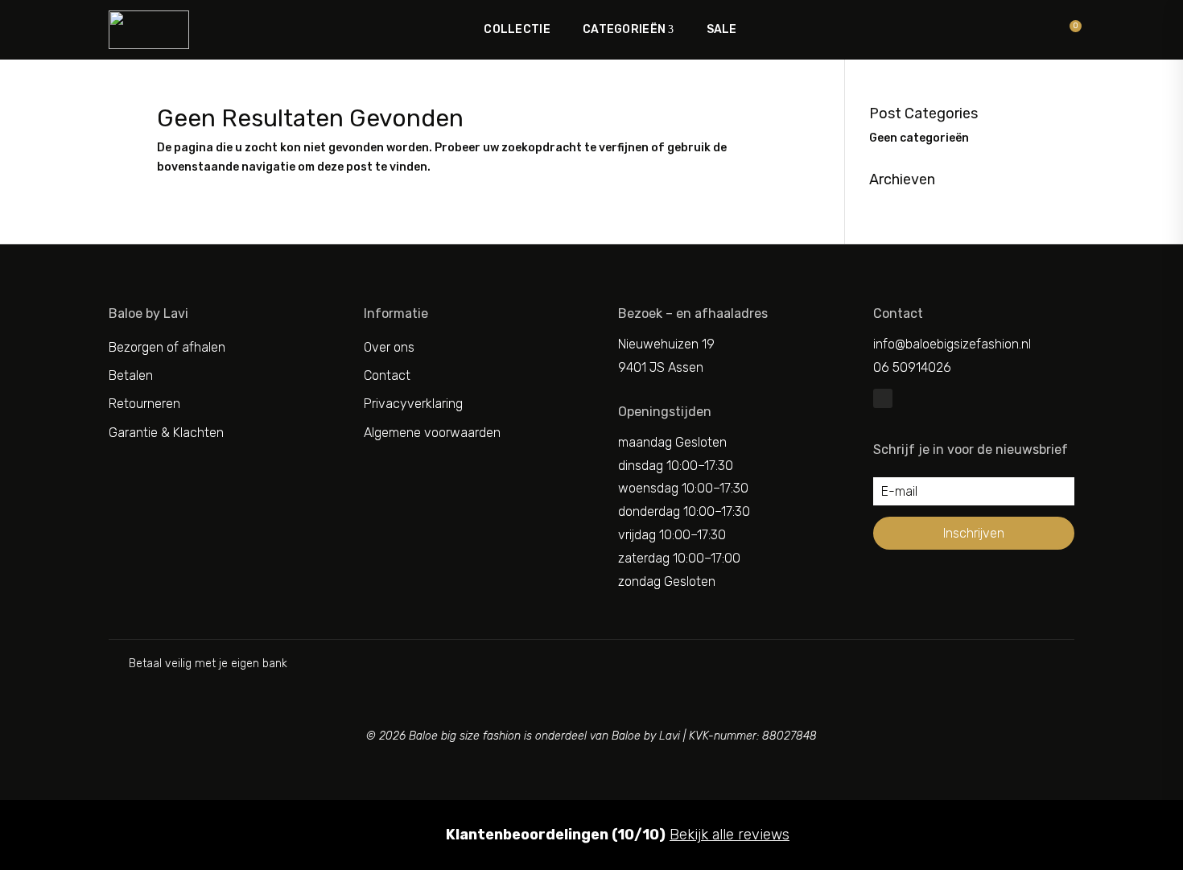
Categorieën (624, 29)
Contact (387, 375)
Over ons (389, 347)
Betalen (131, 375)
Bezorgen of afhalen (167, 347)
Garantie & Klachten (166, 432)
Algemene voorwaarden (432, 432)
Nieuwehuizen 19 (666, 344)
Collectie (517, 29)
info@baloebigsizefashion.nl (952, 344)
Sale (722, 29)
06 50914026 (912, 367)
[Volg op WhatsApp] (882, 398)
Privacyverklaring (413, 403)
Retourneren (144, 403)
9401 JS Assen (660, 367)
